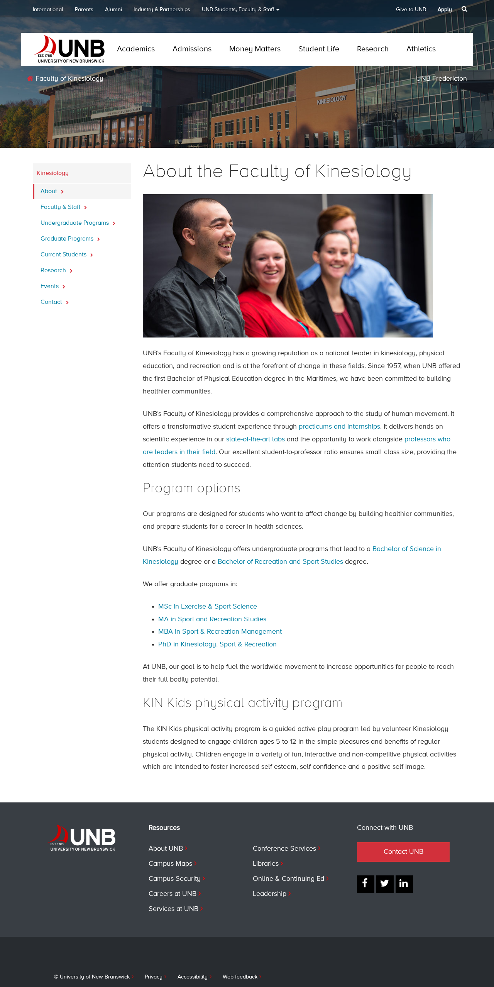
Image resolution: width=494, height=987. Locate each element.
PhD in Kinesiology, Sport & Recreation (217, 644)
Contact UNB (403, 851)
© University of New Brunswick (92, 977)
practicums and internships (339, 426)
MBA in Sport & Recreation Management (220, 631)
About (50, 191)
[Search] (465, 9)
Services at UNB (173, 909)
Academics (136, 49)
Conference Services (284, 848)
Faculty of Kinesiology (68, 78)
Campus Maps (170, 863)
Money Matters (255, 49)
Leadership (269, 893)
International (48, 9)
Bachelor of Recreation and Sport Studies (280, 561)
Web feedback (240, 977)
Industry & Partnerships (162, 9)
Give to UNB (411, 9)
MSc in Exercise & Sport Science (207, 606)
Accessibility (193, 977)
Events (50, 286)
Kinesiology (53, 173)
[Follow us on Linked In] (404, 884)
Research (373, 49)
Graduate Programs (68, 239)
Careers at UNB (172, 893)
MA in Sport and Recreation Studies (212, 619)
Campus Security (175, 878)
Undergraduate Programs (75, 223)
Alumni (113, 9)
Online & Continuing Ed (288, 878)
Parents (84, 9)
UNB (238, 9)
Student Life (318, 49)
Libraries (266, 863)
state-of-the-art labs (255, 439)
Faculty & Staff (61, 207)
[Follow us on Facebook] (365, 884)
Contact (52, 302)
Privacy (153, 977)
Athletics (421, 49)
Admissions (192, 49)
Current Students (64, 255)
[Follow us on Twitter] (385, 884)
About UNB (166, 848)
